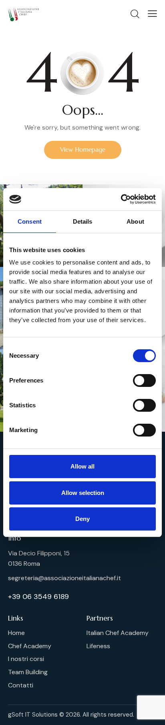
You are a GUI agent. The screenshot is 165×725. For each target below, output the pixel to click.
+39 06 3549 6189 (38, 596)
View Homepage (82, 149)
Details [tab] (83, 221)
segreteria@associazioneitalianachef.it (64, 578)
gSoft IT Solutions (33, 715)
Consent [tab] (30, 221)
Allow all (82, 466)
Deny (82, 518)
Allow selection (82, 492)
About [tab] (135, 221)
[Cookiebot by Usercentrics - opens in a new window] (121, 199)
